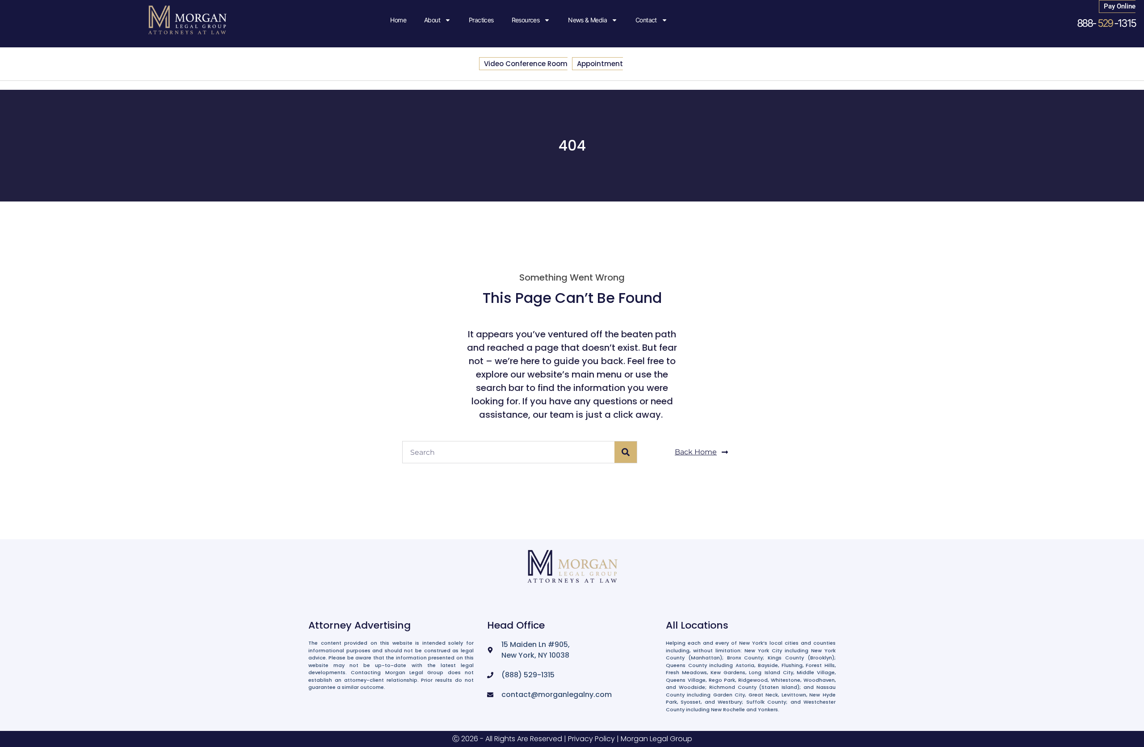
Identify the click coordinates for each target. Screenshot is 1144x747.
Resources (526, 20)
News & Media (587, 20)
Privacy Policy (591, 739)
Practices (481, 20)
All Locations (697, 625)
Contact (646, 20)
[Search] (625, 452)
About (432, 20)
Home (398, 20)
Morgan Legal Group (656, 739)
